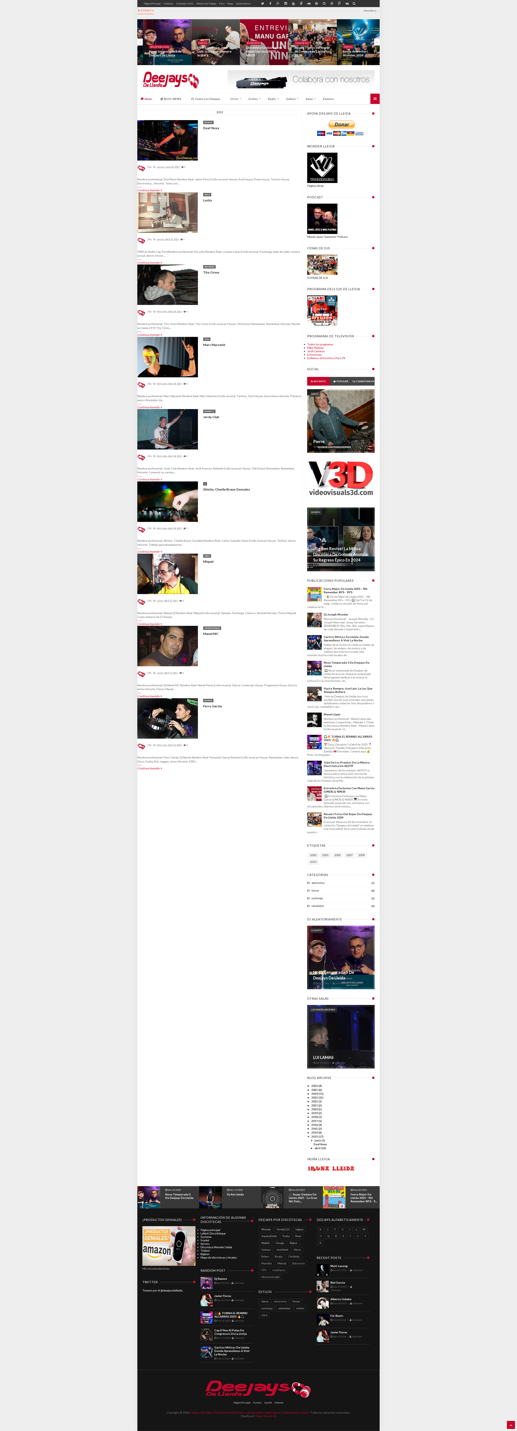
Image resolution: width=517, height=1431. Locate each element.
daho (314, 393)
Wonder (266, 1229)
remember (318, 905)
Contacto (168, 3)
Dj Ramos (220, 1278)
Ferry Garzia (212, 706)
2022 (314, 1101)
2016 (206, 339)
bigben (315, 512)
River (298, 1236)
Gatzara (266, 1249)
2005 (325, 855)
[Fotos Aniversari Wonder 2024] (355, 42)
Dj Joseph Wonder (336, 614)
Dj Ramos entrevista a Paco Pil (326, 358)
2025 (314, 1089)
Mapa (230, 3)
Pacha (286, 1236)
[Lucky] (167, 212)
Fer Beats (336, 1315)
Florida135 (283, 1229)
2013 (314, 1136)
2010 (313, 861)
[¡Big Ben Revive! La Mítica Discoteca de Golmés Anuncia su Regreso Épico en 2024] (341, 570)
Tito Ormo (211, 272)
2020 (314, 1109)
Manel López (332, 714)
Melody (282, 1263)
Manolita (266, 1263)
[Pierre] (341, 451)
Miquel (208, 561)
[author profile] (141, 171)
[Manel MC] (167, 646)
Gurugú (279, 1243)
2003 (313, 855)
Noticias (279, 1402)
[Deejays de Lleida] (171, 79)
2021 (314, 1105)
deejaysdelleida (153, 46)
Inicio (148, 98)
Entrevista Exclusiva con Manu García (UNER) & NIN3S (258, 51)
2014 (314, 1132)
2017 (314, 1121)
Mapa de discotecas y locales (219, 1257)
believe (208, 122)
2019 (314, 1113)
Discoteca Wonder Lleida (216, 1247)
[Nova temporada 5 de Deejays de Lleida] (161, 42)
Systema (206, 1237)
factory (205, 1243)
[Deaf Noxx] (167, 140)
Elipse (297, 1249)
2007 (349, 855)
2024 (314, 1093)
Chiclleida (293, 1256)
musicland (282, 1249)
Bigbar (208, 700)
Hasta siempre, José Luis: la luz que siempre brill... (302, 1198)
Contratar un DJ (184, 3)
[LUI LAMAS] (341, 1067)
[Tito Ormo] (167, 284)
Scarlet (205, 1240)
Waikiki (265, 1243)
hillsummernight (270, 1277)
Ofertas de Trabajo (206, 3)
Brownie (209, 266)
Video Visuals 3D (265, 1416)
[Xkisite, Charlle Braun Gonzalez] (167, 501)
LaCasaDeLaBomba (323, 1009)
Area (207, 556)
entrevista (247, 43)
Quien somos (243, 3)
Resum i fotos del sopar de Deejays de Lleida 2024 (306, 51)
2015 (314, 1128)
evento (197, 43)
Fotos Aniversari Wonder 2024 (349, 53)
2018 (314, 1117)
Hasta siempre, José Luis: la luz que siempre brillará (209, 51)
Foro (221, 3)
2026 (314, 1085)
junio (318, 1140)
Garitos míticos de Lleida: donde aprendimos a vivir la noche (346, 638)
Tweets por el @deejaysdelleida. (162, 1290)
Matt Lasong (339, 1266)
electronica (318, 882)
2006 (337, 855)
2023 (314, 1097)
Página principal (152, 3)
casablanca (278, 1270)
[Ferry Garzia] (167, 718)
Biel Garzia (337, 1282)
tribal (264, 1315)
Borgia (279, 1256)
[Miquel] (167, 574)
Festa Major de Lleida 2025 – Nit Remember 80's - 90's (346, 590)
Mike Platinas (315, 347)
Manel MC (210, 634)
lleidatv (316, 930)
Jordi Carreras (316, 351)
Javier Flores (222, 1296)
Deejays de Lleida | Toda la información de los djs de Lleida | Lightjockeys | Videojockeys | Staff (249, 1412)
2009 (361, 855)
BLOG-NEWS (172, 98)
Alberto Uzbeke (340, 1299)
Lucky (207, 200)
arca (207, 194)
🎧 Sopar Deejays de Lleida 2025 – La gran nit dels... (179, 1198)
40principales (212, 628)
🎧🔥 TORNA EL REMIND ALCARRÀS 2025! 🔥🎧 (364, 1198)
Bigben (205, 1254)
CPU (264, 1270)
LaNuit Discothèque (213, 1233)
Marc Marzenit (214, 345)
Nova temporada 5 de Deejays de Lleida (159, 53)
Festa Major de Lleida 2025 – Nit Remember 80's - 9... (240, 1198)
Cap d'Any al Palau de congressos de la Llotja (230, 1331)
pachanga (317, 898)
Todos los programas (320, 344)
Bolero (265, 1256)
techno (300, 1308)
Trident (205, 1250)
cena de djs (296, 43)
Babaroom (298, 1263)
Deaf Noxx (211, 128)
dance (264, 1301)
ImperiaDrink (269, 1236)
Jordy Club (211, 417)
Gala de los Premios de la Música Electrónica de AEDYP (347, 764)
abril (318, 1148)
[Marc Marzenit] (167, 357)
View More (370, 10)
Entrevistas (314, 354)
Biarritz (209, 411)
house (315, 890)
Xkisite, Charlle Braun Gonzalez (226, 489)
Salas (309, 98)
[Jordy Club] (167, 429)
